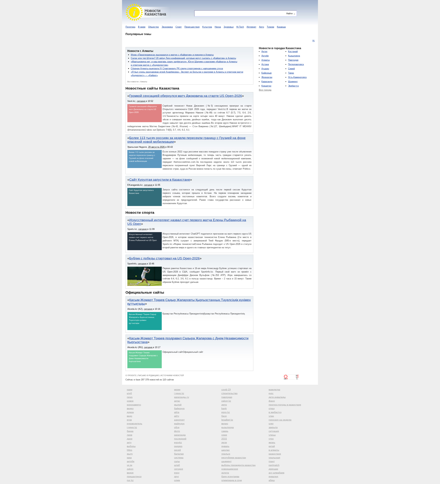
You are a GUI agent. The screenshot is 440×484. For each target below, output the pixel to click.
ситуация (274, 431)
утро (271, 438)
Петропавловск (296, 64)
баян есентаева (230, 476)
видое (130, 472)
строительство (229, 393)
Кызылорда (294, 55)
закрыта (273, 427)
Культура (207, 27)
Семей (291, 68)
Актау (264, 51)
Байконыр (266, 73)
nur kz (130, 480)
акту (129, 442)
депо (224, 404)
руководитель (134, 423)
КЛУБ (314, 40)
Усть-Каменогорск (297, 77)
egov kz (225, 412)
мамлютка (274, 389)
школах (225, 450)
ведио (224, 423)
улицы (272, 434)
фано (272, 400)
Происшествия (192, 27)
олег (271, 423)
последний (180, 438)
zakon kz (226, 400)
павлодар (226, 397)
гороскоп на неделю (280, 419)
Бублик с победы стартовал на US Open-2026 (164, 258)
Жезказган (266, 77)
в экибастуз (275, 412)
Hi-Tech (240, 27)
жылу (130, 453)
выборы (131, 446)
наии (129, 389)
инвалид (273, 476)
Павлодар (293, 60)
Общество (153, 27)
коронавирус (134, 404)
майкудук (179, 423)
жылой (178, 404)
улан (271, 416)
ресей (177, 450)
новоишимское (229, 469)
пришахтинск (134, 476)
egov (176, 472)
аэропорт (179, 419)
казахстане (275, 453)
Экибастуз (293, 86)
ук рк (129, 465)
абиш (272, 480)
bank (224, 408)
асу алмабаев (276, 472)
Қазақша (281, 27)
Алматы (265, 60)
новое (130, 400)
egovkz (178, 442)
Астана (265, 64)
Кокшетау (266, 86)
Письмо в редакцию (148, 375)
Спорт (178, 27)
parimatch (274, 465)
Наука (218, 27)
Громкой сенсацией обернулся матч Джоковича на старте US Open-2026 (185, 96)
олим (177, 480)
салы (177, 461)
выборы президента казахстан (238, 465)
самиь (224, 431)
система (178, 457)
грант (272, 461)
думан (130, 412)
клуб (129, 393)
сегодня (178, 469)
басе (224, 416)
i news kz (179, 393)
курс (271, 393)
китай (272, 446)
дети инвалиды (277, 397)
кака (129, 457)
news (130, 397)
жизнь (272, 442)
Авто (261, 27)
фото (177, 431)
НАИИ (305, 40)
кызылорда (227, 427)
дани (129, 438)
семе (224, 434)
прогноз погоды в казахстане (285, 404)
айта (176, 412)
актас (177, 400)
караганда (180, 434)
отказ (271, 408)
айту (176, 416)
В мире (141, 27)
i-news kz (132, 427)
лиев (129, 434)
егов (129, 419)
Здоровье (229, 27)
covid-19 (226, 389)
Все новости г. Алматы (137, 82)
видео (130, 408)
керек (177, 389)
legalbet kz (227, 419)
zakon (130, 469)
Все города (265, 89)
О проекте (130, 375)
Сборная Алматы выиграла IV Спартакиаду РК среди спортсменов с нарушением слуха (177, 68)
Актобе (265, 55)
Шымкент (293, 81)
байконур (179, 408)
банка (130, 431)
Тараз (291, 73)
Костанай (293, 51)
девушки (273, 469)
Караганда (266, 81)
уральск (225, 453)
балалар (179, 453)
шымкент (226, 461)
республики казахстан (233, 457)
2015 (224, 438)
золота (225, 472)
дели (224, 442)
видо (129, 416)
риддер (178, 446)
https (129, 450)
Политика (130, 27)
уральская (274, 457)
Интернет (251, 27)
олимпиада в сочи (231, 480)
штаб (177, 465)
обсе (176, 427)
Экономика (167, 27)
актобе (130, 461)
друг (176, 476)
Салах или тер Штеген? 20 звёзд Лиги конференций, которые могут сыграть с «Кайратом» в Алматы (183, 58)
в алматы (274, 450)
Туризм (270, 27)
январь (225, 446)
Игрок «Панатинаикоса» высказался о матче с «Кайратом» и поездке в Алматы (172, 54)
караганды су (181, 397)
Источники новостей (172, 375)
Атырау (265, 68)
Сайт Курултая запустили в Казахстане (159, 179)
